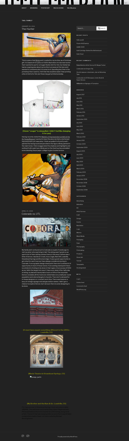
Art (77, 208)
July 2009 (79, 154)
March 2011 (80, 108)
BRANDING (33, 8)
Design (78, 218)
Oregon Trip (89, 68)
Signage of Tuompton (92, 83)
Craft (78, 215)
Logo (78, 229)
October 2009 (81, 144)
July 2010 (79, 123)
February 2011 (80, 112)
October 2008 (81, 186)
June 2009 (79, 158)
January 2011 (80, 116)
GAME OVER (80, 47)
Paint (78, 243)
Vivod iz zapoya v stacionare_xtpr (86, 72)
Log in (78, 279)
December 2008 (81, 179)
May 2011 (79, 105)
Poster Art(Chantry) (82, 43)
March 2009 (80, 168)
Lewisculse (80, 68)
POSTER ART (45, 8)
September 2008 (81, 190)
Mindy (38, 60)
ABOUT (24, 8)
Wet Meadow (71, 8)
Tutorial (78, 261)
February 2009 (81, 172)
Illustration (79, 225)
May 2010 (79, 130)
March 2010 (80, 133)
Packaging (79, 239)
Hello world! (80, 40)
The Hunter (28, 28)
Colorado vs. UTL (31, 213)
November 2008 (81, 182)
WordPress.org (81, 289)
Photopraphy (80, 247)
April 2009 (79, 165)
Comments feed (81, 286)
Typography (80, 264)
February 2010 (80, 137)
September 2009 (81, 147)
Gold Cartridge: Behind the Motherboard (89, 50)
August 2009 (80, 151)
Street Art (79, 257)
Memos (78, 232)
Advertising (80, 201)
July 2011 (79, 98)
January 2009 (80, 175)
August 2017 (80, 94)
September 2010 (81, 119)
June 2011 (79, 101)
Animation (79, 204)
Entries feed (80, 282)
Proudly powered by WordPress (67, 436)
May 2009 (79, 161)
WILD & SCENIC (58, 8)
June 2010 (79, 126)
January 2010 (80, 140)
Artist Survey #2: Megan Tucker (96, 65)
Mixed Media (80, 236)
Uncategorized (81, 268)
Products (79, 254)
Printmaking (80, 250)
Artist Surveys (80, 211)
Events (78, 222)
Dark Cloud (79, 54)
